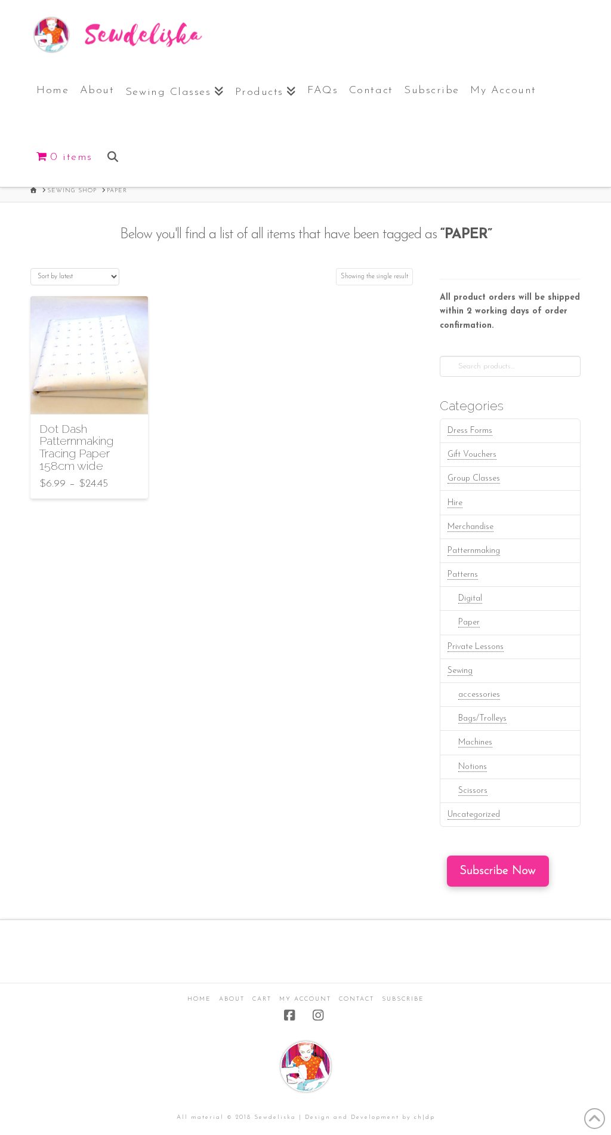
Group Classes (474, 478)
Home (199, 999)
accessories (479, 694)
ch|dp (424, 1117)
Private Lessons (476, 646)
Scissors (472, 790)
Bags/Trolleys (482, 718)
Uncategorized (474, 814)
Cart (261, 999)
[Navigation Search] (112, 154)
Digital (470, 598)
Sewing (460, 670)
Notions (472, 766)
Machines (475, 742)
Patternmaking (474, 550)
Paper (469, 622)
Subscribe (403, 999)
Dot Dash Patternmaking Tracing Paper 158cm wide (76, 447)
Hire (455, 503)
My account (305, 999)
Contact (356, 999)
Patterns (463, 574)
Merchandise (470, 526)
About (232, 999)
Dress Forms (470, 430)
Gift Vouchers (472, 454)
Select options (89, 393)
